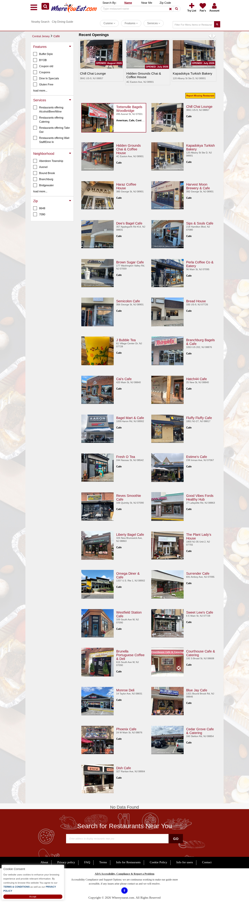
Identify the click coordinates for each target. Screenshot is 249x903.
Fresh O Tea (125, 457)
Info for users (184, 862)
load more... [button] (40, 90)
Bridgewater (46, 185)
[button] (45, 6)
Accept (32, 896)
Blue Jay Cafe (196, 690)
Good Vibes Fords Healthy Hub (199, 497)
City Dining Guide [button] (62, 21)
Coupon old (46, 66)
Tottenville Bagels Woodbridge (129, 108)
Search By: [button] (109, 2)
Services (152, 23)
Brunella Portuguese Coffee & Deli (130, 655)
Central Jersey (41, 36)
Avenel (43, 167)
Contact (207, 862)
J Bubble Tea (126, 340)
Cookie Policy (158, 862)
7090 (42, 214)
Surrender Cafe (197, 573)
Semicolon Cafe (128, 301)
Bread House (196, 301)
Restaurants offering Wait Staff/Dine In (54, 140)
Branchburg (46, 179)
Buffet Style (46, 54)
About (44, 862)
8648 (42, 208)
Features (130, 23)
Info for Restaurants (128, 862)
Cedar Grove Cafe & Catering (200, 731)
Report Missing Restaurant (200, 95)
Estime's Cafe (196, 457)
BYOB (43, 60)
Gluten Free (46, 84)
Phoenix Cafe (126, 729)
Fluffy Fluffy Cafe (199, 418)
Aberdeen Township (51, 161)
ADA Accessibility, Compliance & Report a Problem (124, 873)
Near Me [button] (146, 2)
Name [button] (128, 2)
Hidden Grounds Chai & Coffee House (128, 149)
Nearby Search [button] (40, 21)
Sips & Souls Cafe (199, 223)
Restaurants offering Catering (51, 119)
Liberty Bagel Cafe (130, 534)
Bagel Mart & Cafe (130, 418)
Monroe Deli (125, 690)
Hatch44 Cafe (196, 379)
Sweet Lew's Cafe (199, 612)
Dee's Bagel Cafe (129, 223)
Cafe (56, 36)
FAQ (87, 862)
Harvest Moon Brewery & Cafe (198, 186)
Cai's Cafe (124, 379)
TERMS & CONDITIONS (16, 886)
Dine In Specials (49, 78)
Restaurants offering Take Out (54, 129)
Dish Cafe (123, 768)
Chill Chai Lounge (199, 106)
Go (176, 839)
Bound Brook (47, 173)
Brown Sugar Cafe (130, 262)
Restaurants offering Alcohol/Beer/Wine (51, 109)
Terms (103, 862)
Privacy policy (66, 862)
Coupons (44, 72)
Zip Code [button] (165, 2)
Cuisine (108, 23)
